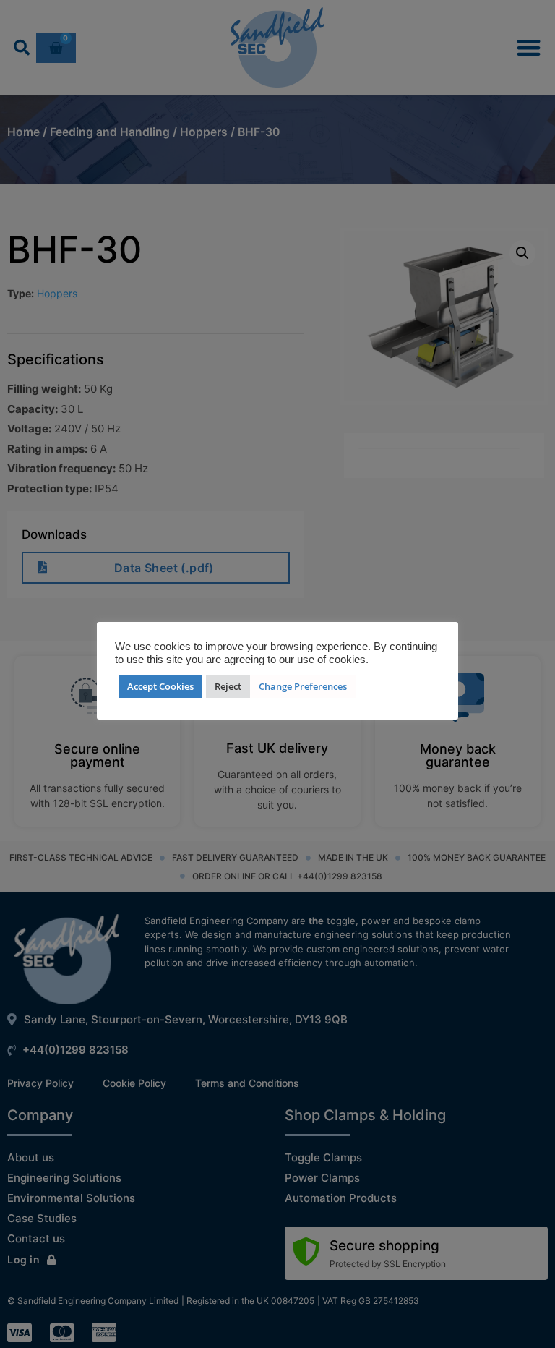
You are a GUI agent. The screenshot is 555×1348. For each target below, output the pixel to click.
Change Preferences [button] (303, 686)
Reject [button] (228, 686)
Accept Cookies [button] (160, 686)
